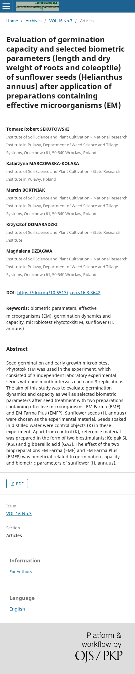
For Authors (20, 571)
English (17, 609)
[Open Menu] (6, 6)
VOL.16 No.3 (60, 20)
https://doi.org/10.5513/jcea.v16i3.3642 (58, 292)
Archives (33, 20)
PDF (19, 483)
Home (12, 20)
